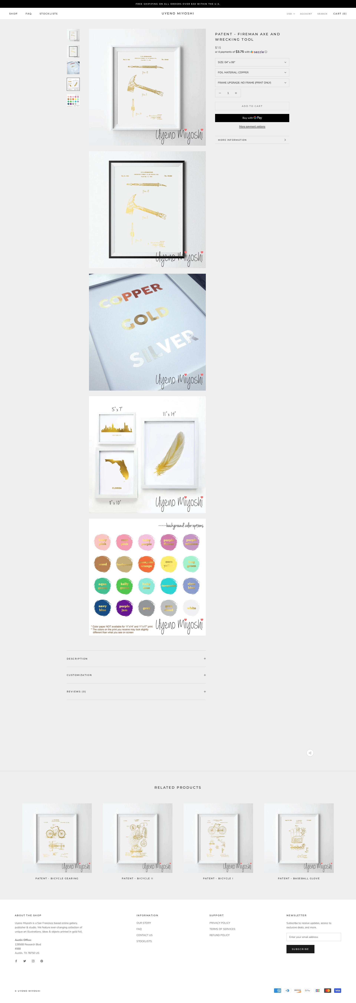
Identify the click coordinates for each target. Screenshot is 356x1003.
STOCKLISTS (144, 941)
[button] (252, 52)
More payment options (252, 126)
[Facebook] (16, 961)
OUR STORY (143, 923)
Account (306, 14)
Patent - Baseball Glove (299, 878)
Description (77, 658)
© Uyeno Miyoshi (27, 991)
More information (232, 140)
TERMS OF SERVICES (222, 929)
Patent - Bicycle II (138, 878)
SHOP (13, 13)
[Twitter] (24, 961)
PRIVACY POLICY (220, 923)
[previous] (11, 840)
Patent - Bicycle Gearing (57, 878)
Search (322, 14)
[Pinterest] (41, 961)
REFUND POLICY (220, 935)
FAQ (29, 13)
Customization (79, 675)
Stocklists (49, 13)
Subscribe (300, 949)
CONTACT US (144, 935)
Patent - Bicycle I (218, 878)
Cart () (340, 13)
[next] (344, 840)
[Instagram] (33, 961)
